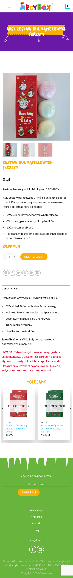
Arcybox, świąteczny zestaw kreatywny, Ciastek (52, 428)
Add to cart (34, 256)
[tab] (36, 288)
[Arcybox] (36, 6)
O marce (36, 516)
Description (10, 288)
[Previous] (8, 106)
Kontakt (37, 523)
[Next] (64, 106)
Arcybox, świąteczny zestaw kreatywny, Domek (16, 428)
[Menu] (9, 6)
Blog (37, 530)
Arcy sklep (36, 510)
